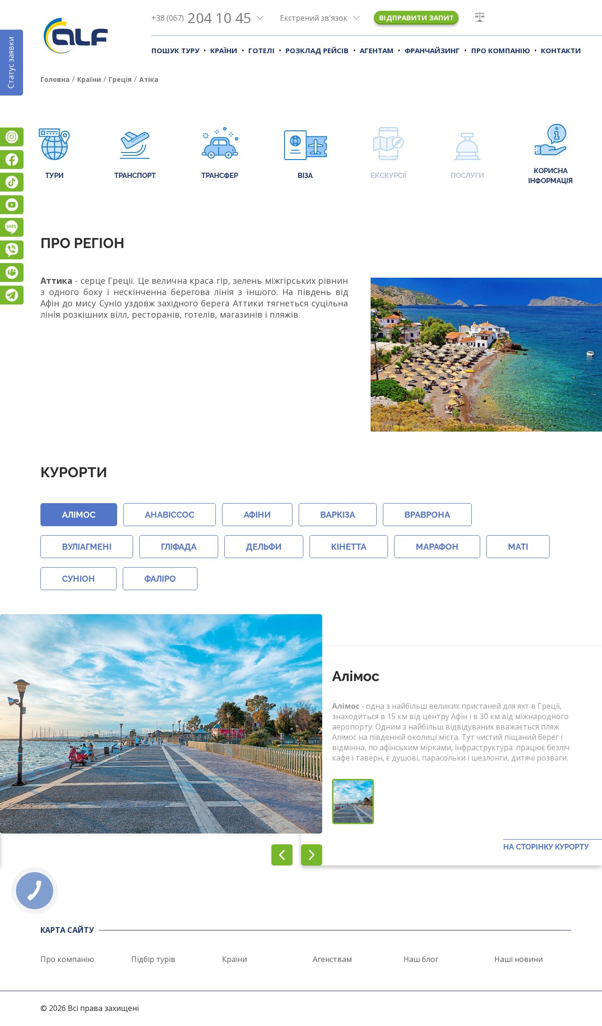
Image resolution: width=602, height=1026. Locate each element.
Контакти (561, 50)
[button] (311, 855)
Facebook (12, 159)
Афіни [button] (257, 515)
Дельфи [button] (264, 547)
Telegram (12, 295)
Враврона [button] (427, 515)
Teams (12, 272)
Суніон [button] (78, 579)
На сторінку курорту (546, 846)
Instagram (12, 137)
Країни (223, 50)
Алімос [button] (78, 515)
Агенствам (332, 959)
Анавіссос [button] (169, 515)
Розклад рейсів (317, 50)
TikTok (12, 182)
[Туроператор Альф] (75, 35)
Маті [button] (518, 547)
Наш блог (421, 959)
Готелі (261, 50)
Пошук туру (175, 50)
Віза (305, 175)
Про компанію (500, 50)
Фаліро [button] (160, 579)
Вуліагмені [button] (86, 547)
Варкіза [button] (337, 515)
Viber (12, 249)
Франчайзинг (432, 50)
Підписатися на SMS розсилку (12, 227)
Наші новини (518, 959)
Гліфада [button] (179, 547)
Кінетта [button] (348, 547)
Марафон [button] (437, 547)
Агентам (377, 50)
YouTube (12, 204)
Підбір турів (153, 959)
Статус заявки (11, 62)
